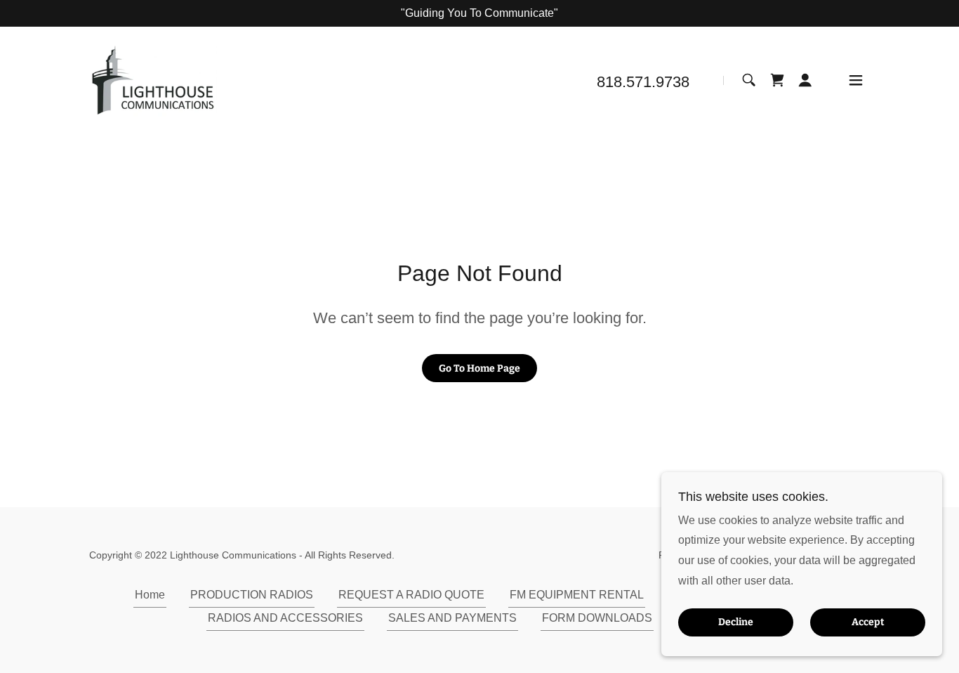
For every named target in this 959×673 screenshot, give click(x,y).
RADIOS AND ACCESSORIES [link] (285, 618)
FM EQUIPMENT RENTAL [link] (577, 595)
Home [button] (150, 595)
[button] (805, 80)
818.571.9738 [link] (643, 82)
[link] (153, 80)
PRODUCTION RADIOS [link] (251, 595)
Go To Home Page (479, 368)
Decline (735, 623)
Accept (868, 623)
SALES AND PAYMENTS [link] (452, 618)
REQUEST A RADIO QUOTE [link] (411, 595)
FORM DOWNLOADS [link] (597, 618)
